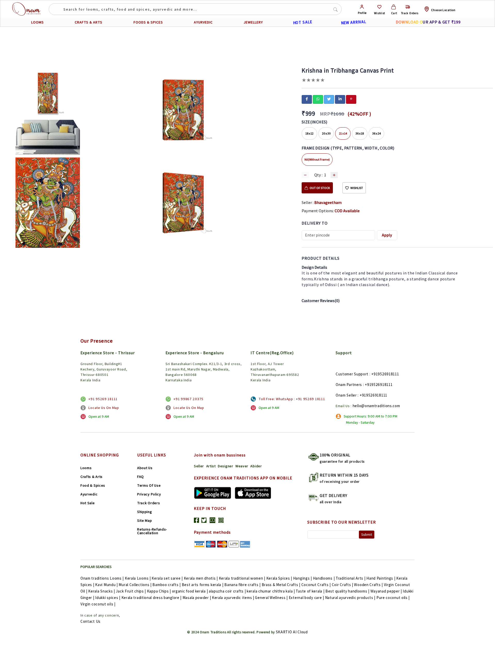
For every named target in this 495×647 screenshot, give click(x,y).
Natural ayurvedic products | (350, 597)
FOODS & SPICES (148, 22)
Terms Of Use (149, 485)
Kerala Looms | (138, 578)
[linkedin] (340, 99)
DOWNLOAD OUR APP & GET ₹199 (428, 22)
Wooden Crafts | (368, 584)
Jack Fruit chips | (131, 591)
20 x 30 (326, 133)
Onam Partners (349, 384)
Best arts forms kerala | (203, 584)
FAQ (140, 476)
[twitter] (329, 99)
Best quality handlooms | (347, 591)
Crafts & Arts (91, 476)
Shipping (144, 512)
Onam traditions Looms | (102, 578)
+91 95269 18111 (103, 399)
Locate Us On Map (103, 407)
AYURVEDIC (203, 22)
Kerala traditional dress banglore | (151, 597)
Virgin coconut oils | (98, 604)
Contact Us (90, 621)
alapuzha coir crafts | (227, 591)
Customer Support (352, 374)
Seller (199, 466)
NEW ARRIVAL (353, 22)
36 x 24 (376, 133)
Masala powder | (197, 597)
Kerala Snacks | (101, 591)
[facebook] (307, 99)
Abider (256, 466)
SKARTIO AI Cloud (292, 631)
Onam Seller (346, 395)
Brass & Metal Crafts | (281, 584)
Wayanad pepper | (386, 591)
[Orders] (407, 7)
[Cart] (393, 7)
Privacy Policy (149, 494)
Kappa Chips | (159, 591)
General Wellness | (271, 597)
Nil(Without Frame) (317, 159)
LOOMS (37, 22)
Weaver (241, 466)
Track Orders (148, 503)
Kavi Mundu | (106, 584)
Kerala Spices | (279, 578)
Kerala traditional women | (242, 578)
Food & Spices (92, 485)
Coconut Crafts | (316, 584)
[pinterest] (351, 99)
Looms (86, 468)
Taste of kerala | (310, 591)
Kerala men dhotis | (201, 578)
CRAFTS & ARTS (88, 22)
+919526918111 (385, 374)
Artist (211, 466)
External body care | (306, 597)
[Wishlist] (379, 7)
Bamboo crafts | (166, 584)
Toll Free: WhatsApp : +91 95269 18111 (292, 399)
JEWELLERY (253, 22)
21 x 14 (343, 133)
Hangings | (302, 578)
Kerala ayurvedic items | (233, 597)
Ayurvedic (88, 494)
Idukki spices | (107, 597)
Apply (387, 235)
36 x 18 (360, 133)
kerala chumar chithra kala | (271, 591)
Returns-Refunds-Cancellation (152, 531)
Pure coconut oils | (393, 597)
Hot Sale (87, 503)
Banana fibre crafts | (242, 584)
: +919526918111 (378, 384)
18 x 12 (310, 133)
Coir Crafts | (342, 584)
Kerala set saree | (167, 578)
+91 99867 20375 (188, 399)
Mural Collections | (135, 584)
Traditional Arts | (351, 578)
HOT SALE (302, 22)
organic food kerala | (190, 591)
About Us (145, 468)
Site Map (144, 520)
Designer (225, 466)
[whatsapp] (318, 99)
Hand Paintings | (380, 578)
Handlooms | (324, 578)
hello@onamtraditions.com (376, 405)
